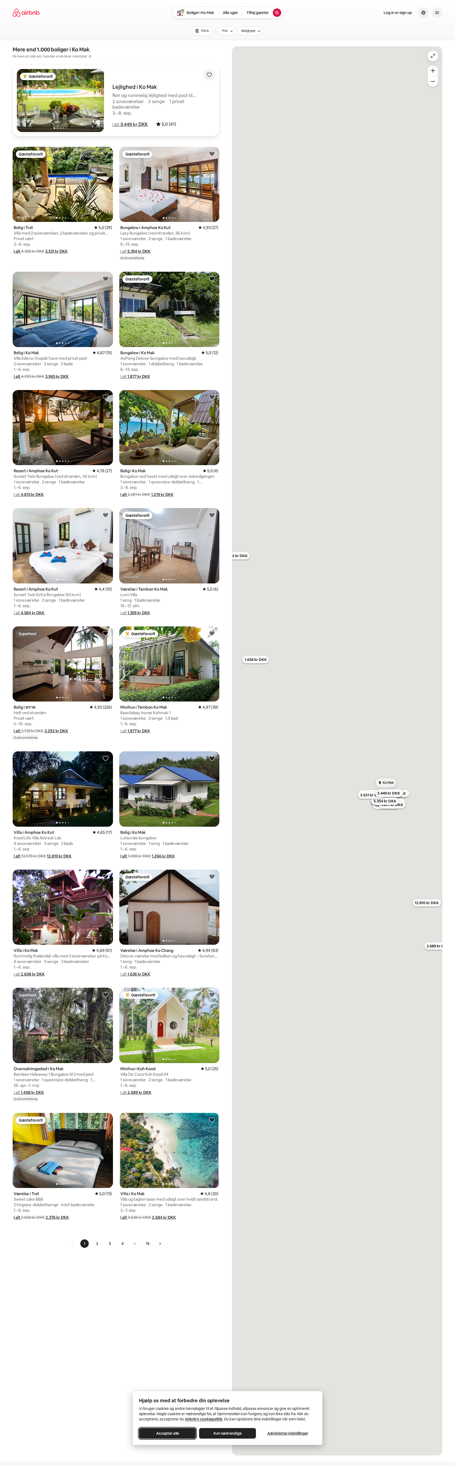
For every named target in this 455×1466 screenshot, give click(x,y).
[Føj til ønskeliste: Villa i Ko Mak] (105, 876)
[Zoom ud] (433, 81)
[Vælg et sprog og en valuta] (423, 12)
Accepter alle (167, 1433)
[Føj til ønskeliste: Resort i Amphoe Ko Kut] (105, 397)
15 (148, 1243)
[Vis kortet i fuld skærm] (433, 56)
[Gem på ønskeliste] (209, 75)
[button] (130, 124)
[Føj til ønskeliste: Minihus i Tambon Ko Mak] (212, 633)
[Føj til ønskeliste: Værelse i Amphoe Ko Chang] (212, 876)
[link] (72, 1243)
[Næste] (159, 1243)
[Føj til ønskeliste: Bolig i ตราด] (105, 633)
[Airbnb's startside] (26, 12)
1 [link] (84, 1243)
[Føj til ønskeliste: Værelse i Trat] (105, 1120)
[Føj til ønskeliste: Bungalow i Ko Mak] (212, 278)
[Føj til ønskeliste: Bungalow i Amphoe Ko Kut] (212, 153)
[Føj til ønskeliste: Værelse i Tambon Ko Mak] (212, 515)
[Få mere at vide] (90, 56)
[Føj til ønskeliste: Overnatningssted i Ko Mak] (105, 994)
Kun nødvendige (228, 1433)
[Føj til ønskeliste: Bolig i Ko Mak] (105, 278)
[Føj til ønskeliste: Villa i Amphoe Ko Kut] (105, 758)
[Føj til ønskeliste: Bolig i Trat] (105, 153)
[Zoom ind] (433, 70)
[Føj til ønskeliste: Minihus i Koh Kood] (212, 994)
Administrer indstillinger (287, 1433)
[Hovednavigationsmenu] (437, 12)
